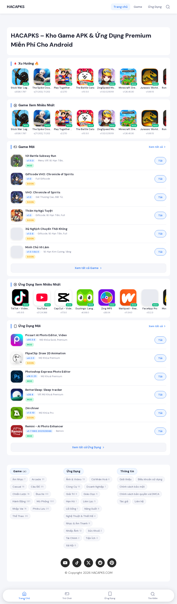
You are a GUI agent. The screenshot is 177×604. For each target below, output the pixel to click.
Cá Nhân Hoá (100, 479)
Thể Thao (20, 516)
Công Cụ (73, 486)
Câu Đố (37, 486)
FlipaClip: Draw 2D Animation (45, 353)
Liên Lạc (89, 501)
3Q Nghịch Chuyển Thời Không (46, 229)
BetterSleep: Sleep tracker (43, 390)
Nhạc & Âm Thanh (78, 523)
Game (138, 7)
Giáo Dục (91, 494)
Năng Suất (91, 508)
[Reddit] (100, 562)
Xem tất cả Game (86, 268)
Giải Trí (71, 494)
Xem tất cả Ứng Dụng (86, 447)
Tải (160, 160)
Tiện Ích (92, 538)
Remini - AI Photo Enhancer (44, 426)
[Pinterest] (111, 562)
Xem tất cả (156, 147)
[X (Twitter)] (88, 562)
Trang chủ (121, 7)
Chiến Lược (21, 494)
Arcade (38, 479)
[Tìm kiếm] (168, 7)
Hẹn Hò (71, 501)
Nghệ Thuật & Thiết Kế (80, 516)
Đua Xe (42, 494)
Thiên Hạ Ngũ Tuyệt (39, 211)
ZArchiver (32, 408)
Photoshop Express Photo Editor (48, 372)
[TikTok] (76, 562)
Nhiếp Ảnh (74, 530)
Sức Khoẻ (95, 530)
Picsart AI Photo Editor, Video (46, 335)
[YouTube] (65, 562)
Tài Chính (72, 538)
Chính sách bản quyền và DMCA (139, 494)
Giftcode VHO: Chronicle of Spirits (49, 174)
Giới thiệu (125, 479)
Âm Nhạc (19, 479)
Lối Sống (72, 508)
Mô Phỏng (45, 501)
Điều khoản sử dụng (150, 479)
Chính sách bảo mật (132, 486)
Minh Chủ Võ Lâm (37, 247)
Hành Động (21, 501)
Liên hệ (139, 501)
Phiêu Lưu (41, 508)
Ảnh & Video (75, 479)
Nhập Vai (19, 508)
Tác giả (124, 501)
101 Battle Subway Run (40, 156)
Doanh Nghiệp (96, 486)
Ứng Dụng (155, 7)
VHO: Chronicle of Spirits (42, 192)
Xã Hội (71, 545)
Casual (18, 486)
